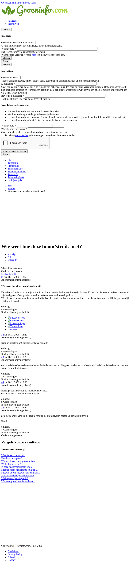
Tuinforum (13, 163)
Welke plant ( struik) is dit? (14, 478)
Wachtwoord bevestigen (14, 129)
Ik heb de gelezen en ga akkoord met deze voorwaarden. (41, 135)
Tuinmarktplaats (16, 177)
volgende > (13, 260)
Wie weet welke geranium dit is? (17, 475)
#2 (2, 334)
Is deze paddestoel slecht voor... (17, 466)
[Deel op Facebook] (16, 317)
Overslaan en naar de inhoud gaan (18, 2)
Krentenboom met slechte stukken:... (19, 469)
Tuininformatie (15, 168)
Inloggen (12, 21)
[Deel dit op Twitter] (15, 326)
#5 (2, 407)
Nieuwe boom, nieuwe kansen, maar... (20, 472)
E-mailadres (8, 83)
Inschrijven (13, 23)
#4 (2, 382)
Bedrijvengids (15, 180)
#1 (2, 277)
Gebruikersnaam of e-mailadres (18, 42)
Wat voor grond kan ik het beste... (18, 481)
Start (10, 160)
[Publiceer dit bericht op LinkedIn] (16, 323)
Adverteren (13, 557)
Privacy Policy (15, 554)
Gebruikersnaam (10, 77)
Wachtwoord (8, 48)
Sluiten (6, 61)
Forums (11, 188)
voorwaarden (21, 135)
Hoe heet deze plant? (11, 458)
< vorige (12, 254)
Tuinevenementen (17, 171)
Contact (11, 560)
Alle (10, 257)
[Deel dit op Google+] (16, 320)
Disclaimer (13, 551)
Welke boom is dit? (11, 464)
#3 (2, 357)
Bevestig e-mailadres (12, 95)
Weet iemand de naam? (13, 455)
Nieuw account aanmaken (14, 151)
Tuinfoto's (13, 174)
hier (34, 54)
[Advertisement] (65, 217)
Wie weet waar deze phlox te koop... (19, 461)
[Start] (35, 15)
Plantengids (13, 165)
